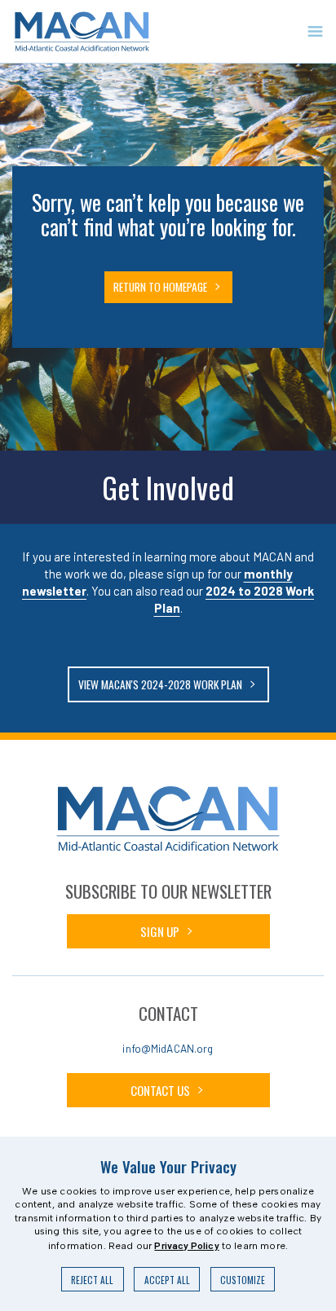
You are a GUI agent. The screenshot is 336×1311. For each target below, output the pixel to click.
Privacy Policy (186, 1245)
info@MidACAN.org (167, 1048)
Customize (242, 1280)
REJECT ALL (92, 1280)
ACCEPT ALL (167, 1280)
